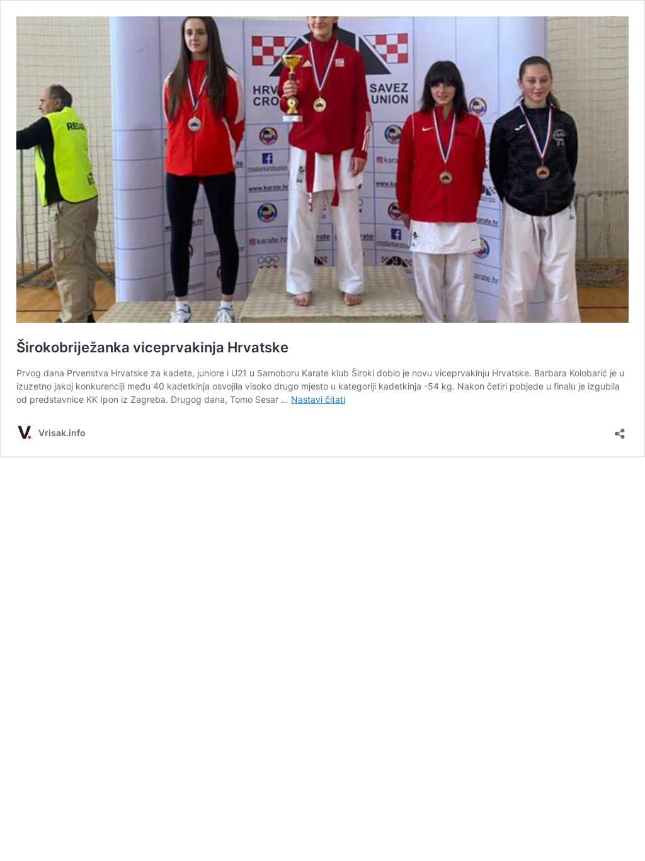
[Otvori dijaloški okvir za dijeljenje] (620, 429)
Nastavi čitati (318, 399)
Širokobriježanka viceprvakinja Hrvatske (152, 347)
